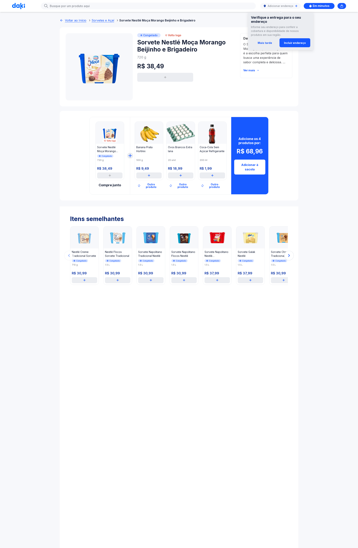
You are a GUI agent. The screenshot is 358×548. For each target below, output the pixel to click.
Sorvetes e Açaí (103, 20)
